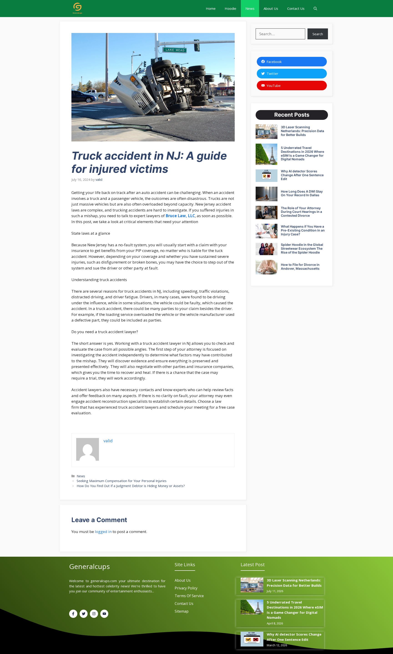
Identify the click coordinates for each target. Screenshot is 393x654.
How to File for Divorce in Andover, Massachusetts (300, 266)
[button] (315, 8)
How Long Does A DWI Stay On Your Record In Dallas (302, 193)
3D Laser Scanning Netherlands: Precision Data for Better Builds (302, 131)
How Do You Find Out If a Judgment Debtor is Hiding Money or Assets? (131, 486)
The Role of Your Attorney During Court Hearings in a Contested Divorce (301, 212)
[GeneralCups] (77, 8)
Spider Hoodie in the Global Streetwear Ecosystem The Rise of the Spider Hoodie (302, 248)
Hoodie (230, 8)
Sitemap (182, 611)
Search (317, 34)
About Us (271, 8)
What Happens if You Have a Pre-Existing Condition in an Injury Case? (303, 230)
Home (211, 8)
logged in (103, 531)
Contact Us (296, 8)
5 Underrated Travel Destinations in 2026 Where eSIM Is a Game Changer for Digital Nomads (302, 153)
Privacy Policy (186, 588)
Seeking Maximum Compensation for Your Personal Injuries (121, 481)
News (249, 8)
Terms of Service (189, 595)
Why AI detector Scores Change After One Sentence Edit (302, 175)
